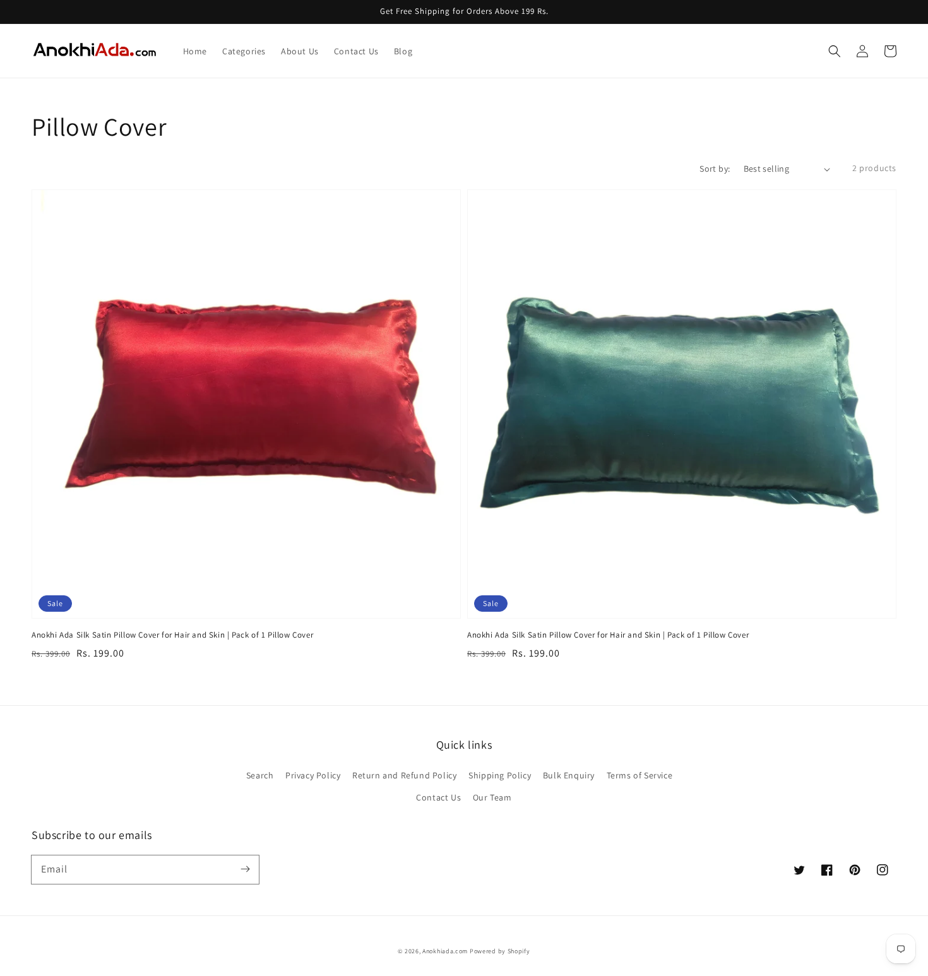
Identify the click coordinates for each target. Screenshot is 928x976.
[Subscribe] (245, 869)
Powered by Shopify (500, 951)
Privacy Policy (312, 775)
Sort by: (714, 168)
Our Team (492, 797)
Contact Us (438, 797)
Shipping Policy (499, 775)
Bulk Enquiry (569, 775)
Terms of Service (640, 775)
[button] (834, 51)
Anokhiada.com (445, 951)
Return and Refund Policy (404, 775)
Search (260, 775)
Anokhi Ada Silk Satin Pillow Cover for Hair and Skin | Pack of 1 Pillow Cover (172, 634)
